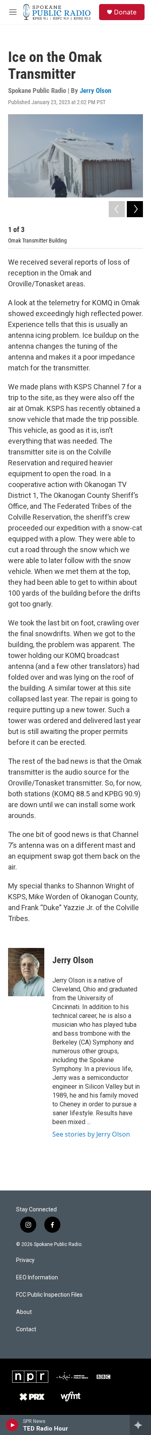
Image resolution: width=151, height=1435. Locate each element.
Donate (125, 12)
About (24, 1312)
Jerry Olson (95, 90)
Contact (26, 1329)
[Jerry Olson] (26, 972)
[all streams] (140, 1425)
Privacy (25, 1260)
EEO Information (37, 1278)
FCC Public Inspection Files (49, 1295)
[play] (12, 1425)
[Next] (135, 209)
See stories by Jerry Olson (91, 1134)
